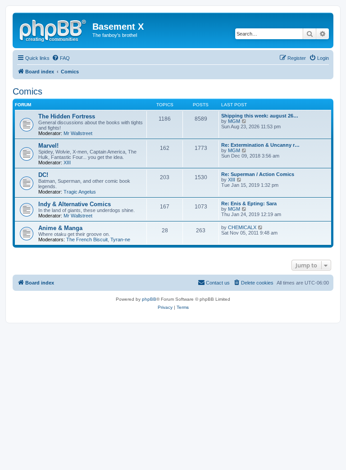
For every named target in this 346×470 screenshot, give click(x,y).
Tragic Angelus (80, 191)
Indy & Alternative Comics (74, 204)
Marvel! (48, 145)
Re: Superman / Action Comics (257, 174)
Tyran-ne (120, 239)
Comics (27, 91)
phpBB (149, 299)
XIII (67, 162)
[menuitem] (61, 58)
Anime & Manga (60, 228)
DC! (43, 175)
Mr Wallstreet (78, 133)
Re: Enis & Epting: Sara (249, 203)
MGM (234, 121)
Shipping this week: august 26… (259, 115)
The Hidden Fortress (66, 116)
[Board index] (53, 29)
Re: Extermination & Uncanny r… (260, 145)
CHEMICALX (242, 227)
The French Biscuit (87, 239)
